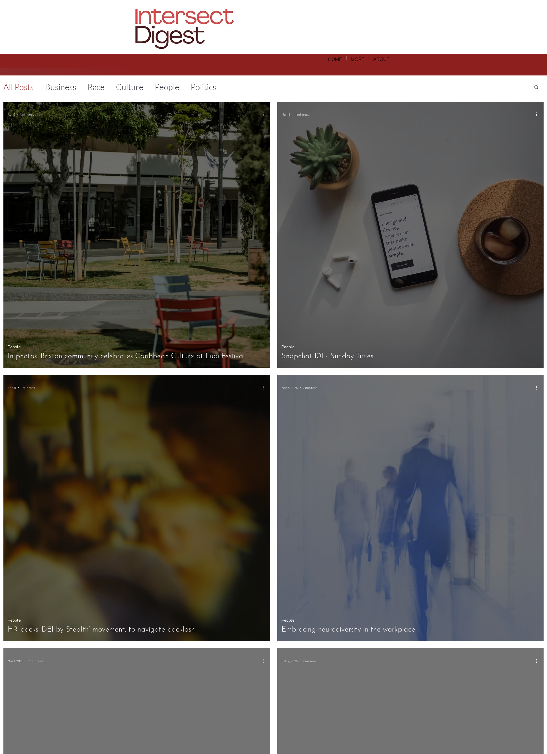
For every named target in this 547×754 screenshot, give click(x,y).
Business (60, 87)
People (167, 87)
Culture (129, 87)
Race (96, 87)
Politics (203, 87)
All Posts (18, 87)
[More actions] (265, 114)
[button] (536, 88)
